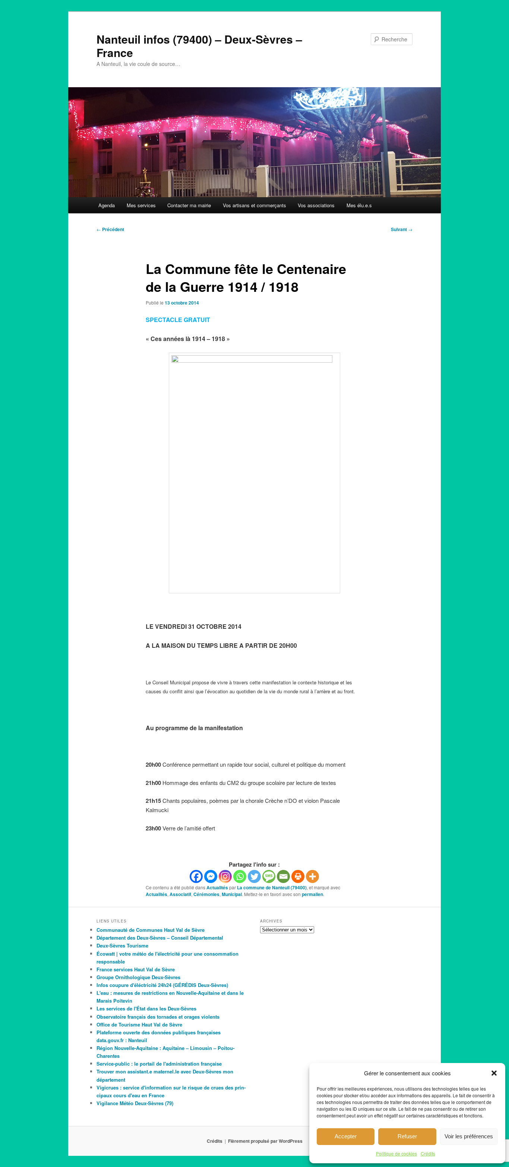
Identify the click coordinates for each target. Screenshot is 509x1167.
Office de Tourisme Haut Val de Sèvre (139, 1024)
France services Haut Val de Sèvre (136, 969)
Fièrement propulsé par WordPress (265, 1141)
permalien (312, 894)
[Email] (283, 876)
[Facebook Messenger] (210, 876)
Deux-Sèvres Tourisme (122, 945)
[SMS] (268, 876)
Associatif (180, 894)
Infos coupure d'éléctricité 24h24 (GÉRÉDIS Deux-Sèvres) (162, 984)
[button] (494, 1073)
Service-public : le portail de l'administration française (159, 1063)
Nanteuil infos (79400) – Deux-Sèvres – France (199, 45)
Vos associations (316, 205)
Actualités (217, 887)
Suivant (401, 229)
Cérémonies (206, 894)
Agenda (106, 205)
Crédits (428, 1153)
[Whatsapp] (239, 876)
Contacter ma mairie (189, 205)
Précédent (110, 229)
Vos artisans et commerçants (254, 205)
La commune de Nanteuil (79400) (272, 887)
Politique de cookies (396, 1153)
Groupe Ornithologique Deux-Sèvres (138, 977)
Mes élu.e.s (359, 205)
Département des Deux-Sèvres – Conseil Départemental (160, 937)
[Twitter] (254, 876)
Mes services (141, 205)
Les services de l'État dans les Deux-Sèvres (146, 1008)
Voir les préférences (469, 1136)
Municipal (232, 894)
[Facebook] (196, 876)
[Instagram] (225, 876)
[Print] (297, 876)
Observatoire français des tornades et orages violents (158, 1016)
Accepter (346, 1136)
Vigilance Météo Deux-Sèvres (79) (135, 1103)
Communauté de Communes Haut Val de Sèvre (151, 929)
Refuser (407, 1136)
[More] (312, 876)
